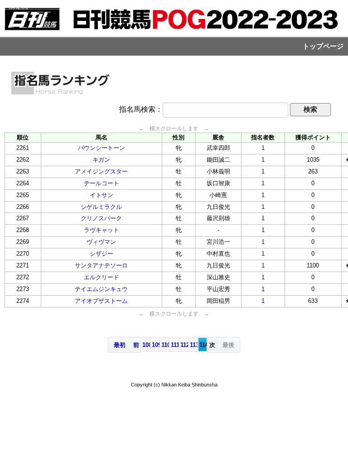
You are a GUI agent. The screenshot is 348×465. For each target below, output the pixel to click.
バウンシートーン (101, 147)
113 (194, 344)
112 (184, 344)
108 (146, 344)
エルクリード (101, 277)
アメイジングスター (101, 171)
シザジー (101, 253)
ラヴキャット (101, 230)
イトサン (101, 195)
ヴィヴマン (101, 241)
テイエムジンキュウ (101, 289)
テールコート (101, 183)
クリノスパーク (101, 218)
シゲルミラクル (101, 206)
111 (175, 344)
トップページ (323, 46)
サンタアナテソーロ (101, 265)
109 (156, 344)
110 (165, 344)
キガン (101, 159)
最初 (120, 344)
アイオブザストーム (101, 300)
